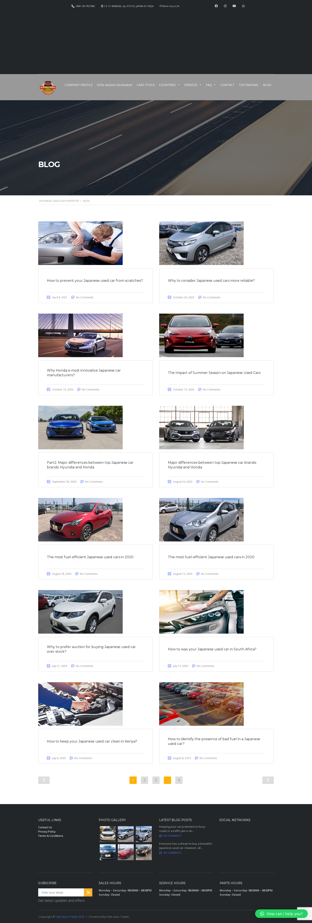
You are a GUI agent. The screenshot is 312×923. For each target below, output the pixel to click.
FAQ (209, 85)
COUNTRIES (167, 85)
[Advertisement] (156, 39)
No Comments (84, 297)
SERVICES (190, 85)
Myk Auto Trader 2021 (70, 916)
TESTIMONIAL (249, 85)
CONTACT (227, 85)
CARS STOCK (146, 85)
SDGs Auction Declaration (114, 85)
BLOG (267, 85)
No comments (172, 835)
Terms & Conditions (50, 836)
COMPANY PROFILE (79, 85)
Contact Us (45, 827)
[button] (281, 913)
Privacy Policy (47, 831)
